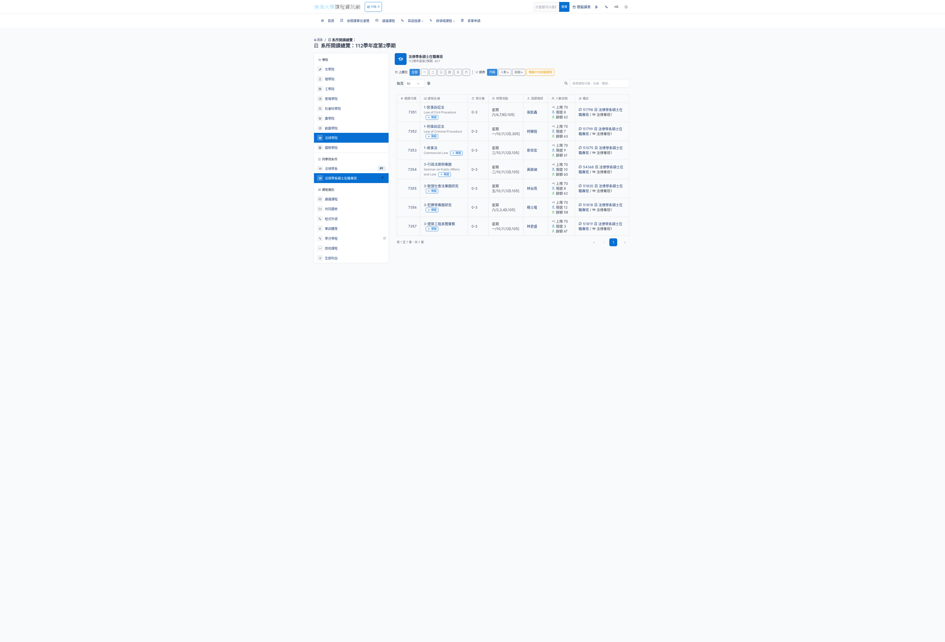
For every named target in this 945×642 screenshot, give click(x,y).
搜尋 (564, 7)
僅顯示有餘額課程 (540, 72)
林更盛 (532, 226)
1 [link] (613, 242)
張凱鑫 (532, 112)
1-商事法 (430, 148)
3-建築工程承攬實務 (439, 224)
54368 (588, 167)
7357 (412, 226)
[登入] (596, 7)
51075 (588, 148)
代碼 (492, 72)
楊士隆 (532, 207)
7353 (412, 150)
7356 (412, 207)
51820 (588, 186)
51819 (588, 224)
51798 (588, 109)
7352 (412, 131)
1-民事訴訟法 (434, 107)
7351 (413, 112)
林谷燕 (532, 188)
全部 (415, 72)
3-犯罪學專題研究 (438, 205)
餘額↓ (519, 72)
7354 (412, 169)
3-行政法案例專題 (438, 164)
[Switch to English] (606, 7)
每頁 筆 (413, 83)
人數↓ (505, 72)
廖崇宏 (532, 150)
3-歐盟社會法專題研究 (441, 186)
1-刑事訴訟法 (434, 126)
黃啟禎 (532, 169)
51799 (588, 129)
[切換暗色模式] (626, 7)
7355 (412, 188)
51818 (588, 205)
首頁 (319, 40)
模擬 (434, 117)
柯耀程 (532, 131)
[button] (412, 21)
